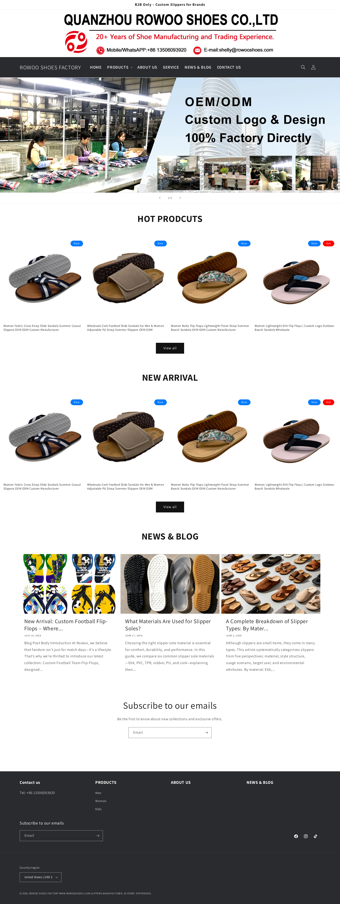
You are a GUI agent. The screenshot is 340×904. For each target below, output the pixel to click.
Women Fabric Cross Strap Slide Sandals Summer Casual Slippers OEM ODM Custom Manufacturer (42, 328)
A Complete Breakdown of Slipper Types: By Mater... (267, 625)
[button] (119, 67)
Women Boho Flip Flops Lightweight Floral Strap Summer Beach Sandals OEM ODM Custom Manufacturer (210, 328)
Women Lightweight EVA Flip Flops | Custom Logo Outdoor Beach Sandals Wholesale (294, 328)
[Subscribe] (206, 732)
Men (98, 793)
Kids (98, 809)
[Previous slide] (160, 198)
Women (101, 801)
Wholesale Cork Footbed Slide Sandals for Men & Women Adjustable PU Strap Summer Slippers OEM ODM (125, 328)
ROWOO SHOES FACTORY (43, 893)
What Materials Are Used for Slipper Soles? (168, 625)
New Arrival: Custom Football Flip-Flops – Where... (65, 625)
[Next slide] (180, 198)
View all (170, 348)
